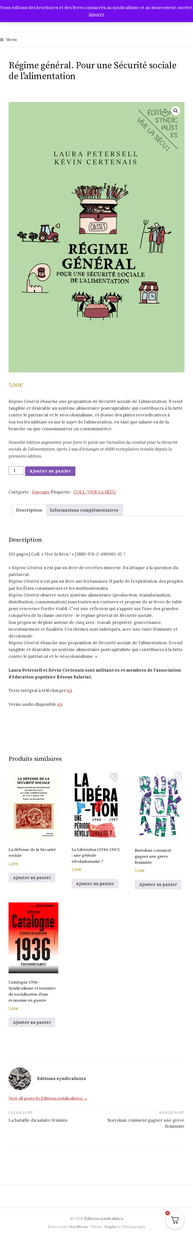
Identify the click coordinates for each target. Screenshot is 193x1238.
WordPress (78, 1226)
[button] (175, 110)
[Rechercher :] (188, 39)
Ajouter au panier (50, 471)
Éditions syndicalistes (103, 1218)
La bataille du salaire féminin (38, 1120)
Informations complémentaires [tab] (84, 510)
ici (69, 690)
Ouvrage (41, 492)
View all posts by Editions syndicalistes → (48, 1098)
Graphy (110, 1226)
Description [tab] (29, 510)
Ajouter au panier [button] (32, 877)
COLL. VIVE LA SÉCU (94, 492)
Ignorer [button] (97, 14)
